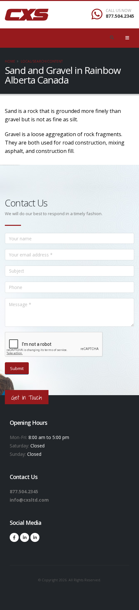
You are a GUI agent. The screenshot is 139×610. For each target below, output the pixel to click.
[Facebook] (14, 537)
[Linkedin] (24, 537)
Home (10, 61)
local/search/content (42, 61)
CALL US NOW (118, 10)
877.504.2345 (120, 16)
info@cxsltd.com (29, 500)
